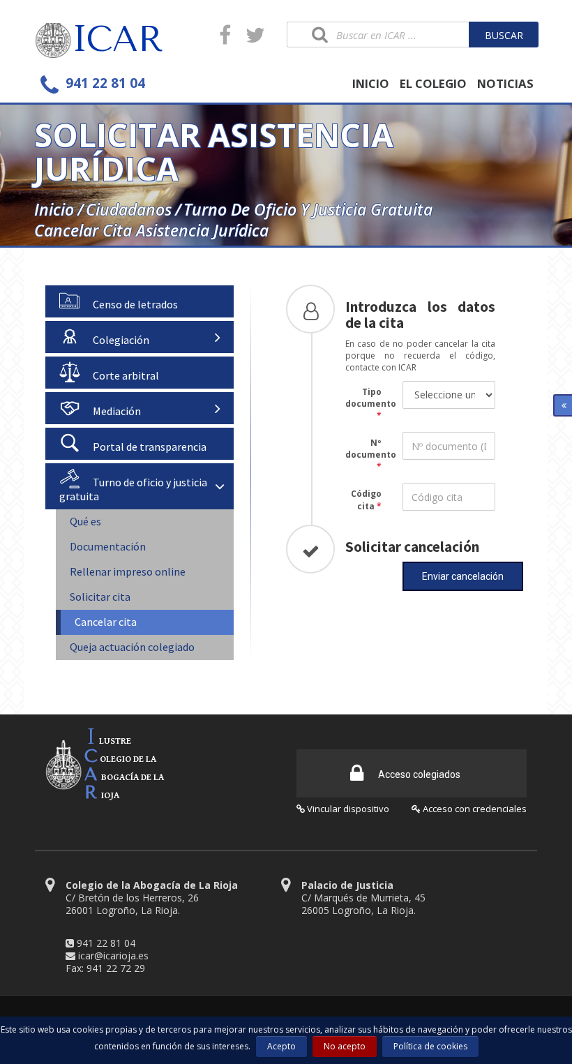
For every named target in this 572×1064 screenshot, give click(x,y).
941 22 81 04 (106, 943)
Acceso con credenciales (474, 808)
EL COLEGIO (433, 83)
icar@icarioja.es (113, 955)
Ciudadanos (129, 209)
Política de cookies (430, 1046)
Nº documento (368, 448)
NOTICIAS (505, 83)
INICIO (370, 83)
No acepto (345, 1046)
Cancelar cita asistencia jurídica (151, 230)
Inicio (54, 209)
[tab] (139, 301)
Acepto (281, 1046)
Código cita (366, 499)
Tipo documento (368, 398)
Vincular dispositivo (347, 808)
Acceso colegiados (418, 774)
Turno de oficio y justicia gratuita (307, 209)
